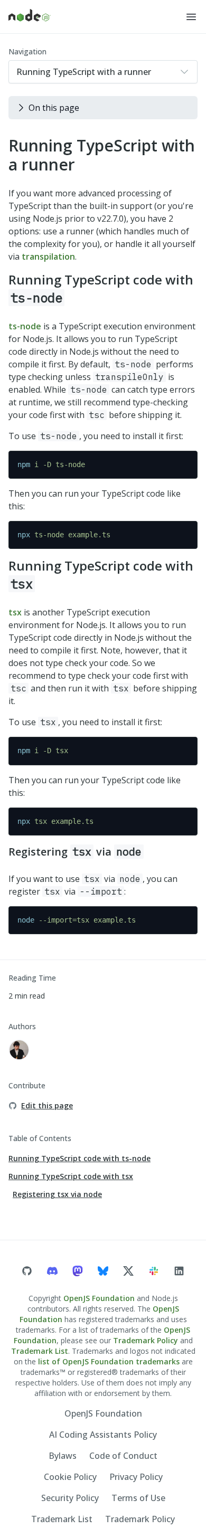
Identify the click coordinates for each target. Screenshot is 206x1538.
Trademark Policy (145, 1340)
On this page (54, 107)
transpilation (48, 256)
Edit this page (47, 1105)
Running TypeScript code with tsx (70, 1176)
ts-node (24, 326)
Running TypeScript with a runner (101, 155)
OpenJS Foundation (99, 1298)
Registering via (75, 851)
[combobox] (103, 71)
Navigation (27, 51)
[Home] (96, 17)
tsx (15, 612)
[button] (191, 17)
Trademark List (39, 1351)
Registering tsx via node (57, 1194)
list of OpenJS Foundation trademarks (109, 1361)
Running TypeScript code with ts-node (79, 1158)
